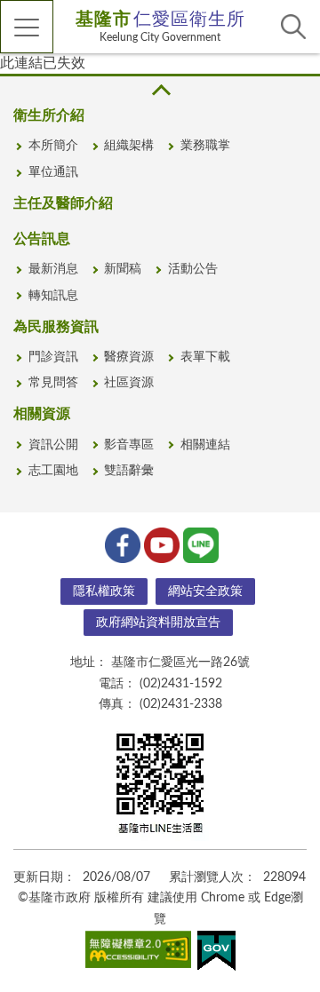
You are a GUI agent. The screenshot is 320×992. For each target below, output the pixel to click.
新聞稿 (122, 269)
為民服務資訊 (56, 327)
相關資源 (41, 414)
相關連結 (205, 445)
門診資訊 (53, 357)
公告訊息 (41, 239)
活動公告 (193, 269)
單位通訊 (53, 172)
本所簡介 (53, 145)
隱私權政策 (104, 591)
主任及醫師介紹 (63, 203)
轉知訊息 (53, 296)
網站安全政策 (205, 591)
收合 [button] (160, 90)
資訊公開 (53, 445)
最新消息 (53, 269)
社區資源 (129, 383)
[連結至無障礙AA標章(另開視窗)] (138, 953)
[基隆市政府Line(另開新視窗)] (199, 543)
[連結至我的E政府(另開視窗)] (216, 954)
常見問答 (53, 383)
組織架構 (129, 145)
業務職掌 (205, 145)
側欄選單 (26, 26)
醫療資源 (129, 357)
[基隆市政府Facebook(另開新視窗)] (121, 543)
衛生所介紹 (48, 115)
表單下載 (205, 357)
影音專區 (129, 445)
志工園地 (53, 470)
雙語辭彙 (129, 470)
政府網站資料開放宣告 (158, 622)
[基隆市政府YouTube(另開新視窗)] (160, 543)
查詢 (293, 26)
